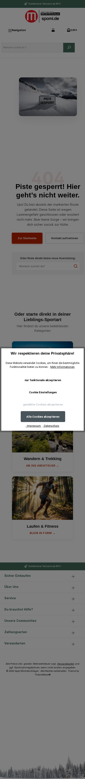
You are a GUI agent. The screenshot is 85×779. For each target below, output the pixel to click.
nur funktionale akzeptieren (43, 380)
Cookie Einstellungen (43, 392)
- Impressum (33, 425)
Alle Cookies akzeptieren (42, 416)
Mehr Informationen (62, 367)
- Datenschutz (51, 425)
